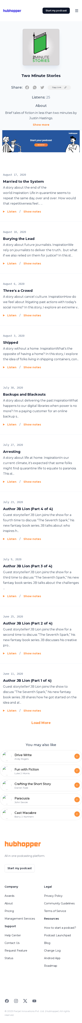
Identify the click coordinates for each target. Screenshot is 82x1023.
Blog (47, 943)
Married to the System (23, 181)
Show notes (32, 211)
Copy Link (56, 87)
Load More (41, 723)
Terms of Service (55, 911)
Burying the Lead (19, 239)
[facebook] (27, 87)
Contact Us (12, 943)
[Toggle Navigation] (77, 11)
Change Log (52, 950)
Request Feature (16, 950)
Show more (41, 124)
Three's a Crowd (18, 291)
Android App (52, 958)
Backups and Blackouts (24, 394)
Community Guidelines (59, 903)
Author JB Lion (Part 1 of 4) (27, 681)
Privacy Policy (53, 896)
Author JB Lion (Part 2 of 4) (27, 623)
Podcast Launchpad (57, 935)
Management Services (20, 918)
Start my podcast (56, 10)
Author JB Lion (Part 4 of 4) (28, 509)
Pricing (9, 911)
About (9, 903)
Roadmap (50, 965)
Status (9, 958)
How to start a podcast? (60, 927)
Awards (9, 896)
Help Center (13, 935)
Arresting (11, 452)
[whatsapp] (34, 87)
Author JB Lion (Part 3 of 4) (27, 566)
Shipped (10, 342)
